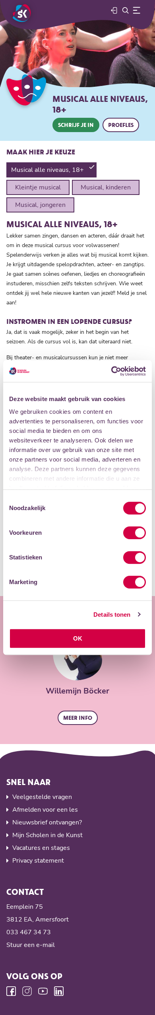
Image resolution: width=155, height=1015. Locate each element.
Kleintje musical (38, 187)
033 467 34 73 (28, 932)
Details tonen (111, 614)
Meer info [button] (77, 717)
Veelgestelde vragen (42, 797)
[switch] (134, 532)
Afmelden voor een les (45, 809)
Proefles (121, 124)
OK (77, 638)
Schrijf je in (76, 124)
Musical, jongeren (40, 205)
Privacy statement (38, 860)
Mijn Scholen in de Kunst (47, 835)
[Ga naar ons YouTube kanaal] (43, 991)
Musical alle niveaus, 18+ (47, 170)
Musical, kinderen (106, 187)
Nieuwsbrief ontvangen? (47, 822)
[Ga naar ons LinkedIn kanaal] (59, 991)
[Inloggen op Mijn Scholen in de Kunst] (114, 10)
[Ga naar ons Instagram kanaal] (27, 991)
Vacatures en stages (41, 848)
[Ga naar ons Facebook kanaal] (11, 991)
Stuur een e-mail (30, 945)
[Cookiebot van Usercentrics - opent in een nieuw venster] (111, 371)
